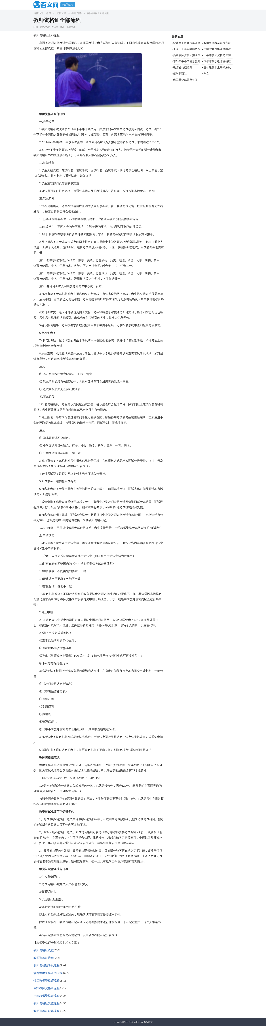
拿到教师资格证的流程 (47, 973)
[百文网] (46, 4)
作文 (206, 73)
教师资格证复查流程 (46, 1003)
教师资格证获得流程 (46, 1010)
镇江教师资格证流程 (46, 980)
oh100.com (138, 1022)
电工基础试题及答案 (185, 79)
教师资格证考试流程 (46, 965)
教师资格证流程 (43, 950)
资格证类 (61, 13)
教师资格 (67, 4)
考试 (48, 13)
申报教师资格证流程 (46, 988)
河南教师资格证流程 (46, 995)
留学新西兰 (180, 73)
